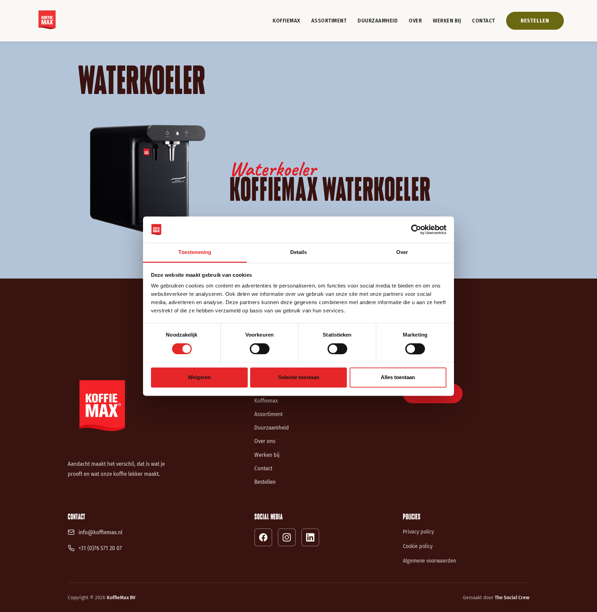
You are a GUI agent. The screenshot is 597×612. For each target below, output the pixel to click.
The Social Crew (512, 597)
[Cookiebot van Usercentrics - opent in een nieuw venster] (416, 229)
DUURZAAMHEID (378, 20)
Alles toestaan (398, 377)
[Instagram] (287, 537)
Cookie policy (418, 546)
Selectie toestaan (298, 377)
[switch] (259, 348)
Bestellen (265, 481)
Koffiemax (266, 400)
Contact (263, 468)
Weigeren (199, 377)
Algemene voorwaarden (429, 560)
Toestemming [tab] (194, 252)
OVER (415, 20)
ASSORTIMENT (329, 20)
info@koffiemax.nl (100, 532)
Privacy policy (418, 531)
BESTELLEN (535, 20)
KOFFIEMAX (286, 20)
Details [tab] (298, 252)
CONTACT (483, 20)
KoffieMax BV (121, 597)
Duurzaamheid (271, 427)
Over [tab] (402, 252)
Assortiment (268, 414)
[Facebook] (263, 537)
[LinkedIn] (310, 537)
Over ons (264, 440)
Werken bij (266, 454)
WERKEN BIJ (447, 20)
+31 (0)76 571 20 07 (100, 548)
